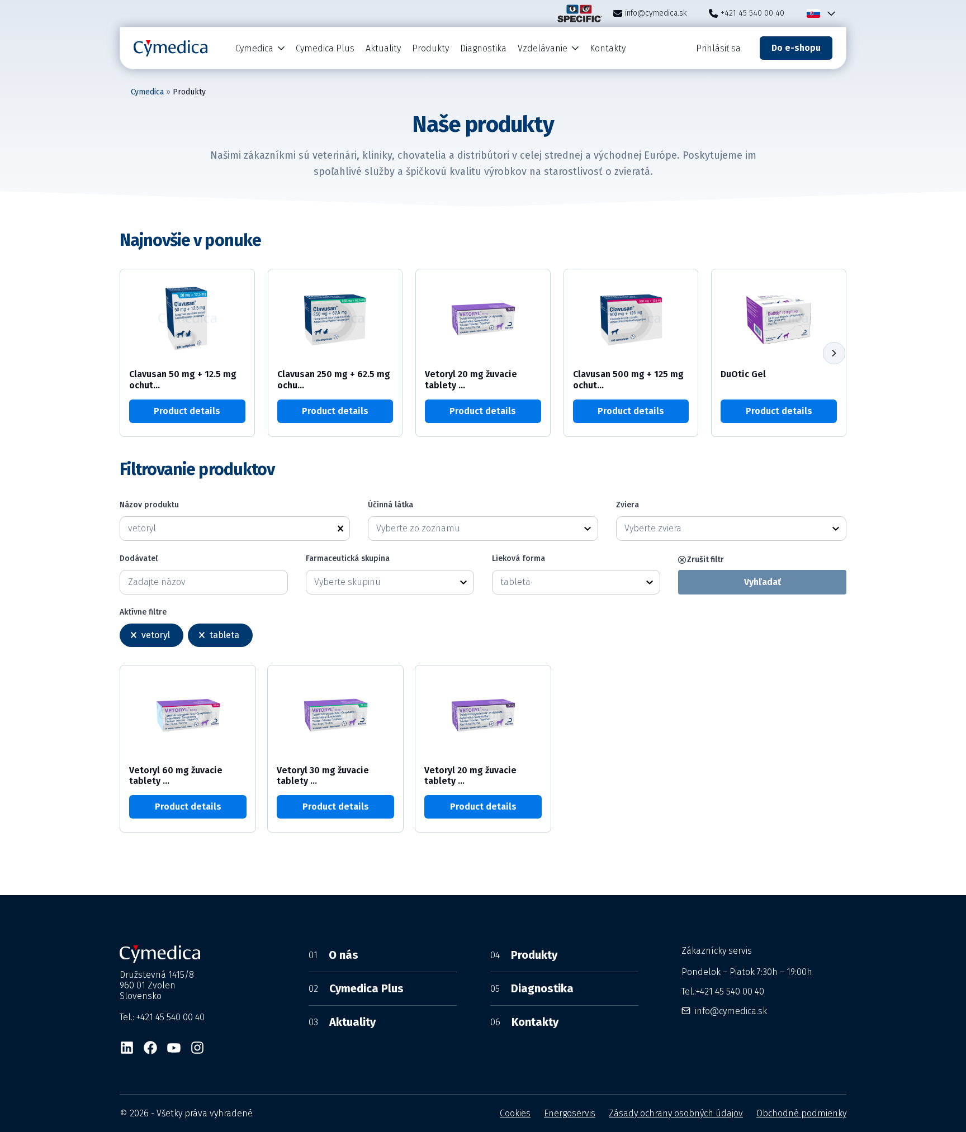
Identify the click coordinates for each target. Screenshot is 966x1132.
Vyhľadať (762, 582)
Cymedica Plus (325, 48)
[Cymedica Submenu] (281, 48)
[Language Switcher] (829, 13)
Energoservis (569, 1113)
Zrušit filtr (705, 559)
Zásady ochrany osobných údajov (676, 1113)
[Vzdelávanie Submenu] (575, 48)
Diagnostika (483, 48)
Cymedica (254, 48)
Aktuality (383, 48)
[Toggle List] (587, 528)
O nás (333, 955)
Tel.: (722, 991)
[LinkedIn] (127, 1047)
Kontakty (608, 48)
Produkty (430, 48)
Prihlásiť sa (718, 48)
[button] (834, 353)
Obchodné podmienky (801, 1113)
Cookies (515, 1113)
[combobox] (472, 528)
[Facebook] (150, 1047)
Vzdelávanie (542, 48)
